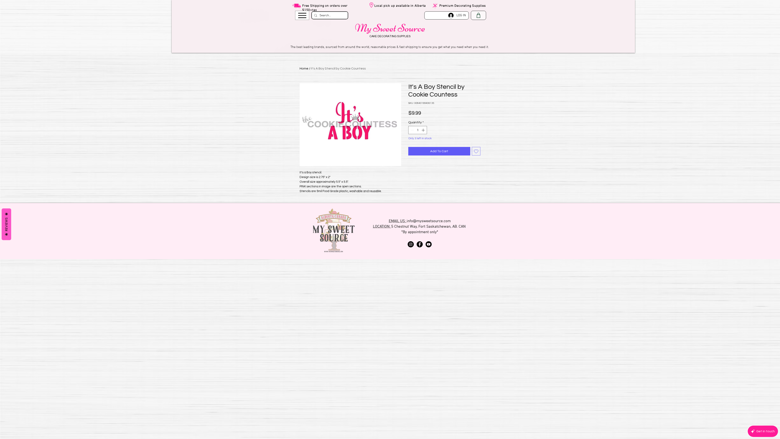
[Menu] (302, 15)
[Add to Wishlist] (476, 151)
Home (304, 68)
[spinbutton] (418, 130)
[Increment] (423, 130)
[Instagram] (411, 244)
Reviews (6, 224)
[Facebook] (420, 244)
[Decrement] (412, 130)
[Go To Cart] (478, 15)
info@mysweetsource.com (429, 221)
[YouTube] (429, 244)
